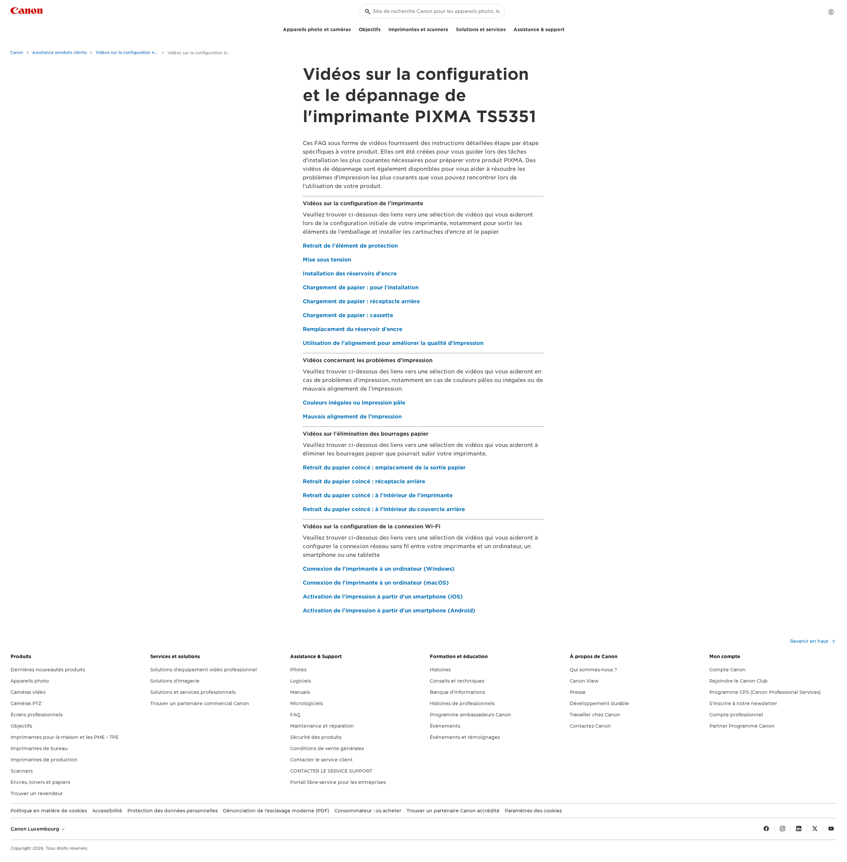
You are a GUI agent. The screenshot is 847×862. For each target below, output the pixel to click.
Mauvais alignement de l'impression (352, 416)
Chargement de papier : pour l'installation (361, 287)
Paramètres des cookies (533, 811)
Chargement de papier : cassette (348, 315)
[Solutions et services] (508, 28)
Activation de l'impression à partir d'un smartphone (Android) (389, 610)
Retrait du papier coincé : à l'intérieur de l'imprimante (378, 495)
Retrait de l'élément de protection (350, 246)
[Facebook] (766, 829)
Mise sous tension (327, 260)
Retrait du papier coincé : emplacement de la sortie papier (384, 467)
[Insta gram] (782, 829)
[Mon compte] (831, 12)
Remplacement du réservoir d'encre (352, 329)
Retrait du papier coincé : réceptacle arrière (364, 481)
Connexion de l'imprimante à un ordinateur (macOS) (376, 583)
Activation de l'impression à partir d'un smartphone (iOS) (383, 597)
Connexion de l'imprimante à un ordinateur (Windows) (379, 569)
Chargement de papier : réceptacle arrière (361, 301)
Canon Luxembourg (36, 829)
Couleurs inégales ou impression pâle (354, 403)
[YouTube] (831, 829)
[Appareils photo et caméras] (353, 28)
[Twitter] (815, 829)
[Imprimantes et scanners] (450, 28)
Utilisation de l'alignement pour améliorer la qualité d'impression (393, 343)
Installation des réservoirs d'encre (350, 273)
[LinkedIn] (798, 829)
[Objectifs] (383, 28)
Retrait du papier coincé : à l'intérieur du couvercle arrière (384, 509)
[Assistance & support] (567, 28)
